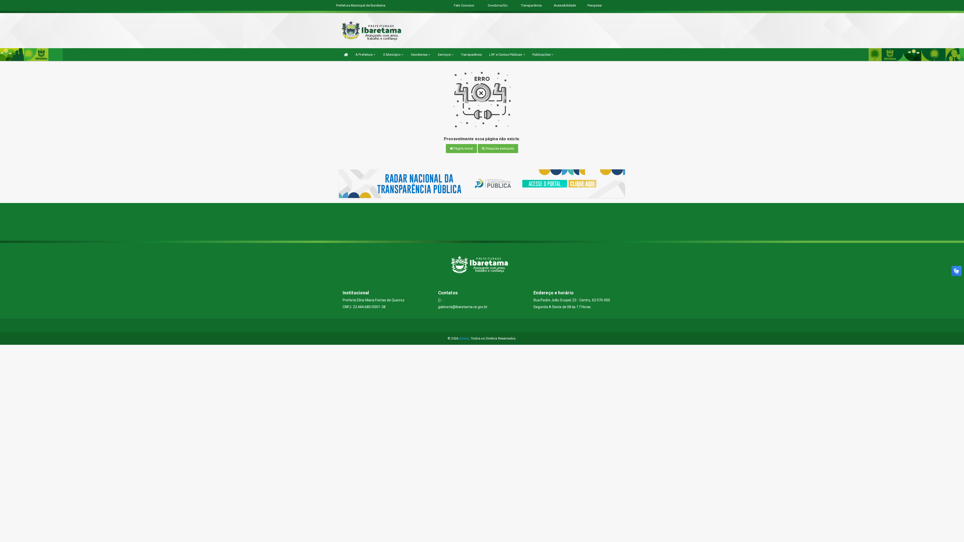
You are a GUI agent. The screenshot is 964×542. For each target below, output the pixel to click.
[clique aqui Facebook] (482, 325)
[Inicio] (345, 54)
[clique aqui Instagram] (494, 325)
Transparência (471, 54)
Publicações (541, 54)
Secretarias (419, 54)
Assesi (464, 338)
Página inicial (463, 148)
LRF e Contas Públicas (506, 54)
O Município (392, 54)
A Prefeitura (364, 54)
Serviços (444, 54)
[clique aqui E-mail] (470, 325)
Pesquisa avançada (499, 148)
